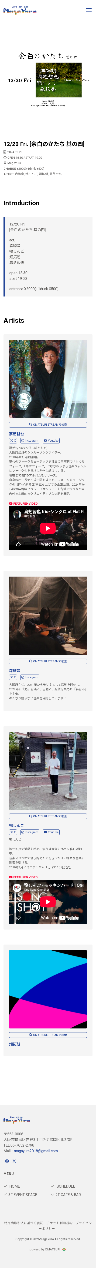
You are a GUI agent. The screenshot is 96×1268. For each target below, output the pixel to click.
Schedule (65, 1186)
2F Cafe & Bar (68, 1195)
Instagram (31, 440)
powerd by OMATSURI (45, 1249)
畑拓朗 (14, 1044)
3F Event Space (22, 1195)
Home (14, 1186)
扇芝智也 (16, 434)
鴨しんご (16, 825)
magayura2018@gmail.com (36, 1151)
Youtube (53, 440)
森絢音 (14, 670)
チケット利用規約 (59, 1223)
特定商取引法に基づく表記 (23, 1223)
